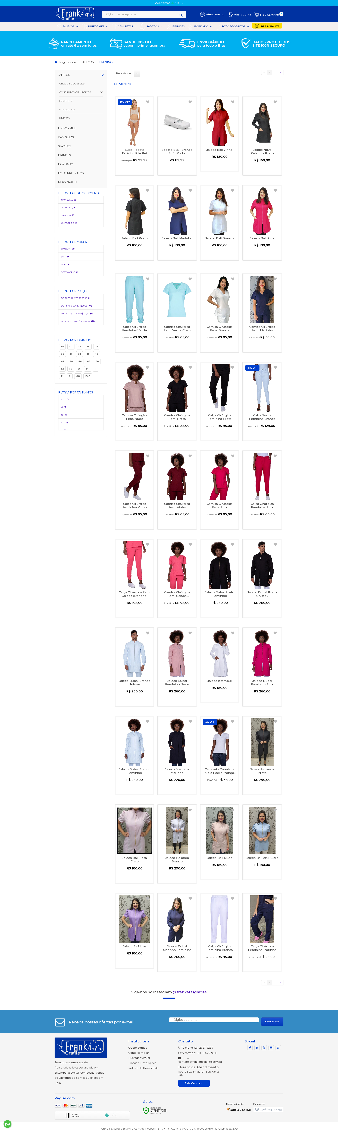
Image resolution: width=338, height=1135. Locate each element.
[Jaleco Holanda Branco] (177, 844)
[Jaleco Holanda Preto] (262, 755)
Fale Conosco (194, 1083)
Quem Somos (137, 1047)
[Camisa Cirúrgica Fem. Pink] (219, 490)
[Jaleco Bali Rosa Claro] (134, 844)
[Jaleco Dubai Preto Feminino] (219, 578)
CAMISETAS (68, 199)
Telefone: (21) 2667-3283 (196, 1047)
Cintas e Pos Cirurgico (71, 83)
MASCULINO (67, 109)
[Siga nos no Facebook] (250, 1048)
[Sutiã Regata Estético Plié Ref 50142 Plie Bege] (134, 136)
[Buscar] (181, 15)
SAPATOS (67, 215)
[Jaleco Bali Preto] (134, 223)
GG (64, 422)
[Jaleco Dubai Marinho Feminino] (177, 932)
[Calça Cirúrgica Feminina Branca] (219, 932)
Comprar (134, 169)
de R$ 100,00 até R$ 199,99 (77, 313)
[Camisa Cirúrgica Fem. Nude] (134, 401)
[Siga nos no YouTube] (264, 1048)
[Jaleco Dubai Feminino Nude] (177, 667)
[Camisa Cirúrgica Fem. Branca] (219, 313)
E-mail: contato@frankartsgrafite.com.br (200, 1060)
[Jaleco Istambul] (219, 665)
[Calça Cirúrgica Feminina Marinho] (262, 932)
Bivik (65, 256)
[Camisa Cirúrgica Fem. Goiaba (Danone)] (177, 578)
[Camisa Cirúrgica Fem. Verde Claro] (177, 313)
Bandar (68, 249)
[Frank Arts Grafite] (75, 14)
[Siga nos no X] (257, 1048)
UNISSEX (64, 118)
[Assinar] (272, 1021)
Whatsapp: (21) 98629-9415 (199, 1053)
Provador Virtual (139, 1058)
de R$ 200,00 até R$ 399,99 (78, 321)
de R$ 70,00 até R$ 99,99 (76, 305)
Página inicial (68, 62)
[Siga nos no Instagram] (271, 1048)
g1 (64, 415)
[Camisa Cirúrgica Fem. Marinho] (262, 313)
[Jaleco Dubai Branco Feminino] (134, 755)
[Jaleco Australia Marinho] (177, 755)
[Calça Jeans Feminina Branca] (262, 401)
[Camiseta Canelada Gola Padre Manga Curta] (219, 755)
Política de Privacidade (143, 1068)
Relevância (123, 73)
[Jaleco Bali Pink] (262, 223)
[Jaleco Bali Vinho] (219, 134)
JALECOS (87, 62)
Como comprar (138, 1052)
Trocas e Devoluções (142, 1063)
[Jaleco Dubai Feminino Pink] (262, 667)
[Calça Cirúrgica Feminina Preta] (219, 401)
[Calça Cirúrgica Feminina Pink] (262, 490)
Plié (65, 264)
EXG (65, 399)
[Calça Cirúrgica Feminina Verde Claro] (134, 313)
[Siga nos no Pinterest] (278, 1048)
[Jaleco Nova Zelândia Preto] (262, 136)
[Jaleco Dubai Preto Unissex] (262, 578)
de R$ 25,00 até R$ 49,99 (75, 298)
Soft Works (69, 272)
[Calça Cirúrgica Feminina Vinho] (134, 490)
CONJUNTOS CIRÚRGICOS (75, 92)
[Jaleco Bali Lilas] (134, 931)
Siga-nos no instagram (169, 992)
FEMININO (65, 100)
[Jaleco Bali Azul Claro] (262, 842)
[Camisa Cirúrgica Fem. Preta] (177, 401)
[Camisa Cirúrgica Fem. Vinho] (177, 490)
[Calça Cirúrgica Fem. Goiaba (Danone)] (134, 578)
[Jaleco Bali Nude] (219, 842)
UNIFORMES (69, 223)
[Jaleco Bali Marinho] (177, 223)
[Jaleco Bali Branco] (219, 223)
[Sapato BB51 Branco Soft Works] (177, 136)
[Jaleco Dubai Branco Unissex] (134, 667)
